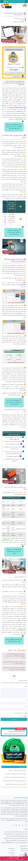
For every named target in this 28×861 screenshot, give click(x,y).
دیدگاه (25, 686)
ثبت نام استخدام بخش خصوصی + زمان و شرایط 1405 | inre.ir (15, 834)
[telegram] (7, 1)
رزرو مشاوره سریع (24, 848)
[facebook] (13, 825)
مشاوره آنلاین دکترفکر (23, 855)
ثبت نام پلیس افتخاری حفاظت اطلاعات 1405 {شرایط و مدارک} (14, 781)
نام (26, 700)
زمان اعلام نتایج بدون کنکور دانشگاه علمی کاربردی (14, 81)
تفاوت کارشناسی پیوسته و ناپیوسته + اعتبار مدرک (17, 770)
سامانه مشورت (11, 853)
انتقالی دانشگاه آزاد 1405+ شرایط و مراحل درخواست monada (15, 838)
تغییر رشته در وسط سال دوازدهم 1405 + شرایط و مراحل (15, 774)
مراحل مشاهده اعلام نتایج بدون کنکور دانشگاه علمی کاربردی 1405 (13, 83)
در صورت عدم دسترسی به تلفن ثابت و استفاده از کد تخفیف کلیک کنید (13, 75)
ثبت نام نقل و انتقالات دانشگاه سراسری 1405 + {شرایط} (17, 836)
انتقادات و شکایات (24, 850)
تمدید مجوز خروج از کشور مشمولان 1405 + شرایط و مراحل (15, 777)
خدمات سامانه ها (17, 18)
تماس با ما (12, 850)
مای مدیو (12, 855)
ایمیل (26, 706)
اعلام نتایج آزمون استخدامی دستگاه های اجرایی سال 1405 (16, 840)
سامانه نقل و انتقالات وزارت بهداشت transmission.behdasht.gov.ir (14, 842)
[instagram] (5, 1)
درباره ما (25, 853)
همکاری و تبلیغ (11, 848)
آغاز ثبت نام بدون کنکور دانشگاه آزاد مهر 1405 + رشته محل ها (16, 832)
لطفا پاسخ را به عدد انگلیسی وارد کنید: (20, 713)
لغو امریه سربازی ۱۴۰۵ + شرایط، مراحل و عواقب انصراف (15, 784)
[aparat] (26, 825)
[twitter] (19, 825)
